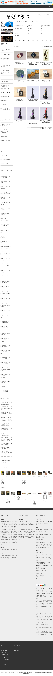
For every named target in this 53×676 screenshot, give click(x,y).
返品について (3, 652)
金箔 (28, 33)
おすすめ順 (43, 46)
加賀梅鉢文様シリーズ (19, 25)
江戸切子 (41, 28)
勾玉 (28, 30)
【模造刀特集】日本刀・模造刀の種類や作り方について (6, 403)
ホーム (15, 21)
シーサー (41, 30)
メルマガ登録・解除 (5, 659)
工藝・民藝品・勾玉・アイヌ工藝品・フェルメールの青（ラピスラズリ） (27, 21)
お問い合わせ (16, 650)
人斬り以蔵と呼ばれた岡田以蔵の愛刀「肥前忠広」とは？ (6, 444)
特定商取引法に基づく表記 (6, 654)
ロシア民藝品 (17, 35)
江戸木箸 (16, 33)
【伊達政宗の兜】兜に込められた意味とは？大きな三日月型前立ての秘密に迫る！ (6, 424)
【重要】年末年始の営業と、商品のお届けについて (6, 461)
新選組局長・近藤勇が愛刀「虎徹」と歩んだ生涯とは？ (6, 448)
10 (49, 128)
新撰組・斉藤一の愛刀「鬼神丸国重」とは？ (6, 457)
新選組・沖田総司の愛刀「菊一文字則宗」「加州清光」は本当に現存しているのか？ (6, 439)
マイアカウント (17, 645)
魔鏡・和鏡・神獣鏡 (18, 28)
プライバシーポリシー (5, 657)
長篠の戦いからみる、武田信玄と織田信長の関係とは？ (6, 434)
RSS (1, 661)
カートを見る (16, 647)
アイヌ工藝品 (29, 28)
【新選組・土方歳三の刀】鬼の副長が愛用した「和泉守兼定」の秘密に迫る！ (6, 414)
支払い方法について (5, 647)
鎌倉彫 (41, 33)
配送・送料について (5, 650)
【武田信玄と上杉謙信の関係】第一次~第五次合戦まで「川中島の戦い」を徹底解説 (6, 419)
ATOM (4, 661)
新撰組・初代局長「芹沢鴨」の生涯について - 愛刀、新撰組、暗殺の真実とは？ (6, 452)
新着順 (50, 46)
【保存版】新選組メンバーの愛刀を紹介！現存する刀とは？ (6, 430)
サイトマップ (3, 664)
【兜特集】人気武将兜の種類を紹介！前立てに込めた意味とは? (6, 408)
